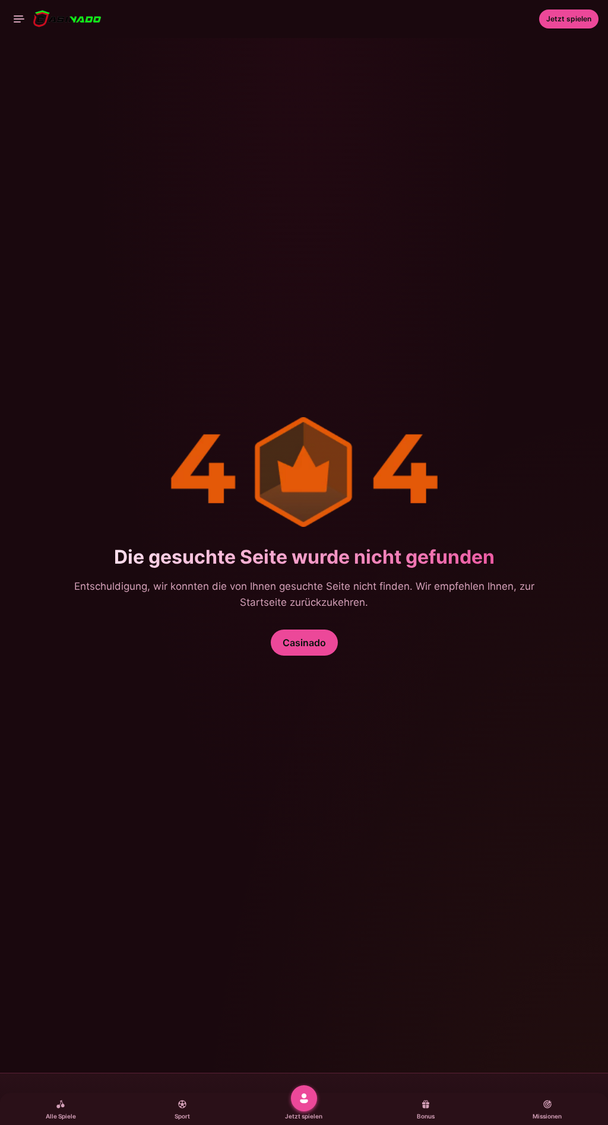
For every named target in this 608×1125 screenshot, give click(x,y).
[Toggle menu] (19, 19)
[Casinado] (57, 19)
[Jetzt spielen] (304, 1098)
